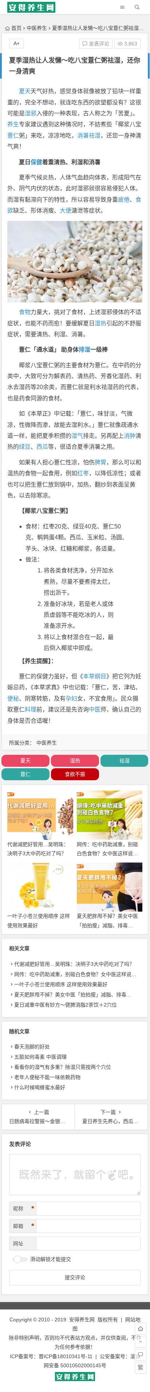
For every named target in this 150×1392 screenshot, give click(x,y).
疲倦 (124, 200)
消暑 (83, 135)
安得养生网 (82, 1319)
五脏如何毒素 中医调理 (40, 1057)
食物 (25, 312)
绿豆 (25, 447)
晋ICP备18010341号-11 (65, 1356)
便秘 (13, 698)
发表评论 (98, 44)
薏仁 (13, 135)
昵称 (23, 1209)
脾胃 (100, 462)
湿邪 (30, 113)
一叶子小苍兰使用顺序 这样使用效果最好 (60, 984)
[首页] (140, 1329)
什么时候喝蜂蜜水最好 (39, 1087)
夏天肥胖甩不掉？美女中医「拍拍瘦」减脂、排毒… (72, 995)
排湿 (84, 349)
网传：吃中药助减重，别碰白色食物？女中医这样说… (75, 974)
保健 (36, 162)
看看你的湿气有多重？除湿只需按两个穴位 (62, 1067)
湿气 (77, 436)
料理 (30, 709)
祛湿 (94, 135)
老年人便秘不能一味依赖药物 (47, 1077)
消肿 (129, 436)
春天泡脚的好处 (32, 1047)
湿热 (100, 323)
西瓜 (42, 447)
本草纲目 (94, 676)
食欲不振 (75, 774)
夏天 (25, 91)
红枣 (83, 473)
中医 (94, 709)
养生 (13, 124)
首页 (16, 28)
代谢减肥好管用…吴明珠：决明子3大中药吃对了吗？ (74, 964)
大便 (65, 210)
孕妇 (71, 698)
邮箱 (23, 1226)
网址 (18, 1243)
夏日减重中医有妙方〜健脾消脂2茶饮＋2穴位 (65, 1005)
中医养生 (37, 28)
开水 (67, 626)
